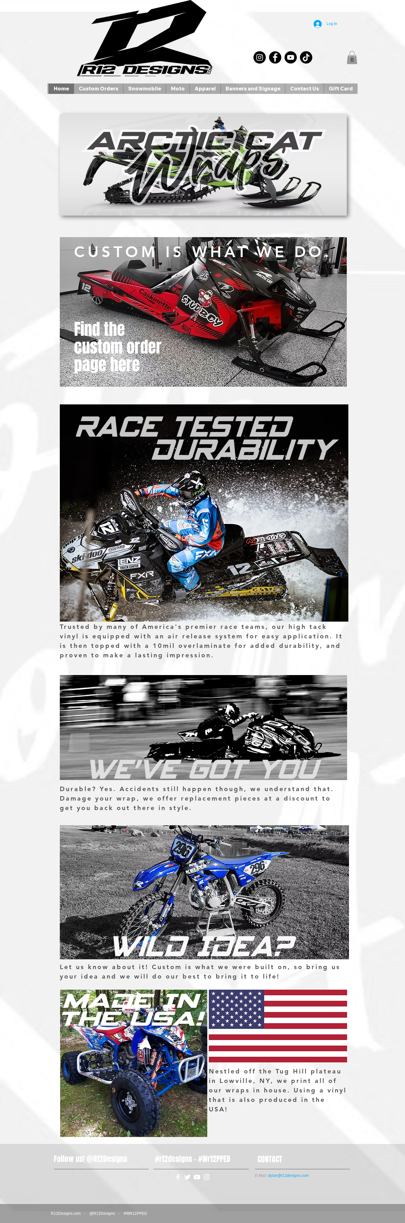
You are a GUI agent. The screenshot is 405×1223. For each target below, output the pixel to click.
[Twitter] (187, 1177)
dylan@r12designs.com (288, 1175)
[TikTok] (306, 57)
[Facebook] (275, 57)
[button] (352, 57)
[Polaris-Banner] (203, 165)
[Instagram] (259, 57)
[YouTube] (290, 57)
